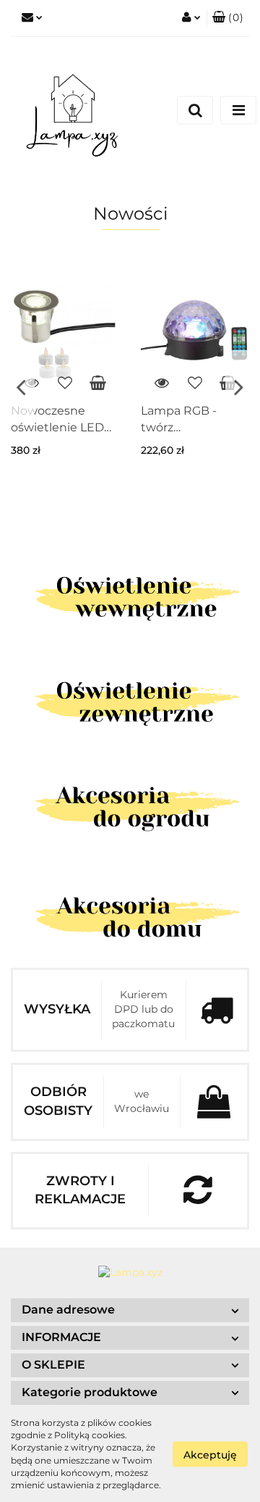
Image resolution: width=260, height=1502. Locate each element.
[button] (228, 18)
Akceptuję (210, 1454)
